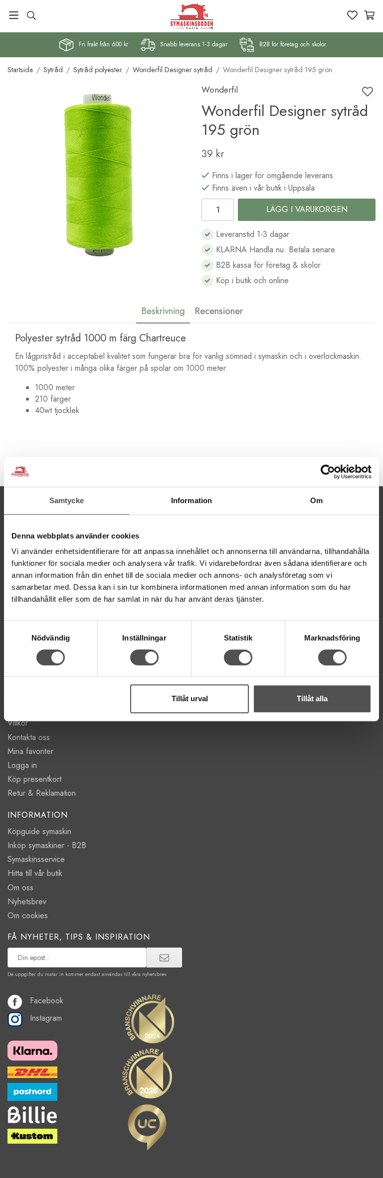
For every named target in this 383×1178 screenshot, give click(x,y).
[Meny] (13, 15)
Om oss (20, 887)
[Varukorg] (369, 15)
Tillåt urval (190, 698)
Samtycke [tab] (66, 500)
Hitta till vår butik (34, 873)
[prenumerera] (164, 957)
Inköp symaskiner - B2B (46, 845)
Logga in (22, 765)
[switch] (144, 657)
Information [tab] (191, 500)
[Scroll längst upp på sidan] (362, 1164)
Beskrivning (163, 311)
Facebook (46, 1000)
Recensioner (218, 311)
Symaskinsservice (36, 859)
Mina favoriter (30, 751)
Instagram (46, 1018)
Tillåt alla (312, 698)
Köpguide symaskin (39, 831)
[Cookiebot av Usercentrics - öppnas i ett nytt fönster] (328, 471)
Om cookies (27, 915)
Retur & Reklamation (41, 793)
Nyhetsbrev (26, 901)
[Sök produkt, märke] (31, 15)
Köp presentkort (34, 779)
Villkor (17, 723)
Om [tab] (316, 500)
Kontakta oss (28, 737)
